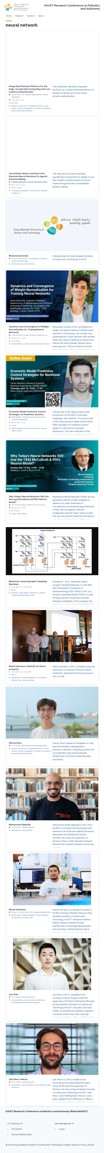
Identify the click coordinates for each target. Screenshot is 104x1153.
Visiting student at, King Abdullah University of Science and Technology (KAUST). (73, 258)
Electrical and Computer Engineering (34, 745)
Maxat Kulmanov (17, 909)
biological (14, 593)
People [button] (18, 16)
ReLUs (47, 344)
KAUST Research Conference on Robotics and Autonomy (72, 7)
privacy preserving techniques (21, 111)
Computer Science (27, 827)
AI (19, 193)
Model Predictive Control (19, 428)
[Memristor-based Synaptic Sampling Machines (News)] (52, 551)
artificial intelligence (29, 678)
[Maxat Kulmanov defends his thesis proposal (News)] (52, 636)
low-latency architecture (42, 108)
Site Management (63, 1123)
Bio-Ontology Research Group (41, 912)
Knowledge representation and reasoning (25, 1002)
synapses (41, 593)
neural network (35, 191)
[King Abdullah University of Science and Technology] (16, 7)
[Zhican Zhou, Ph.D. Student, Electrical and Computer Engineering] (52, 713)
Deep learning (16, 830)
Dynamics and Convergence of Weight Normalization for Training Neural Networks (29, 329)
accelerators (29, 108)
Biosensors (34, 593)
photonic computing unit (19, 106)
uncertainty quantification (20, 191)
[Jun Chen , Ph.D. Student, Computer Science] (52, 964)
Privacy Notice (87, 1145)
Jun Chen (13, 994)
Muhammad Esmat (18, 256)
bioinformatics (16, 678)
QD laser (21, 108)
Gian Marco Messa (18, 1079)
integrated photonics (36, 106)
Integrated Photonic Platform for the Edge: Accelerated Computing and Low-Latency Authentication (30, 89)
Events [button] (30, 16)
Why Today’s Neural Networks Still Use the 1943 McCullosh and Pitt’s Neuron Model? (29, 499)
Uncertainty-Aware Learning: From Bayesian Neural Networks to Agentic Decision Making (28, 176)
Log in (62, 1129)
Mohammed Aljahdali (20, 824)
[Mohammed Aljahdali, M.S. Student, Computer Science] (52, 794)
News (41, 16)
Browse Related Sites (22, 1134)
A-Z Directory (13, 1123)
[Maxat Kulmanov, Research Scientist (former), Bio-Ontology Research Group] (52, 879)
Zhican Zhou (15, 743)
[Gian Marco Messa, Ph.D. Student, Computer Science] (52, 1049)
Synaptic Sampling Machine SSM (22, 595)
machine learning (17, 264)
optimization (40, 344)
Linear (13, 514)
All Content (17, 1129)
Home (9, 16)
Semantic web (16, 680)
